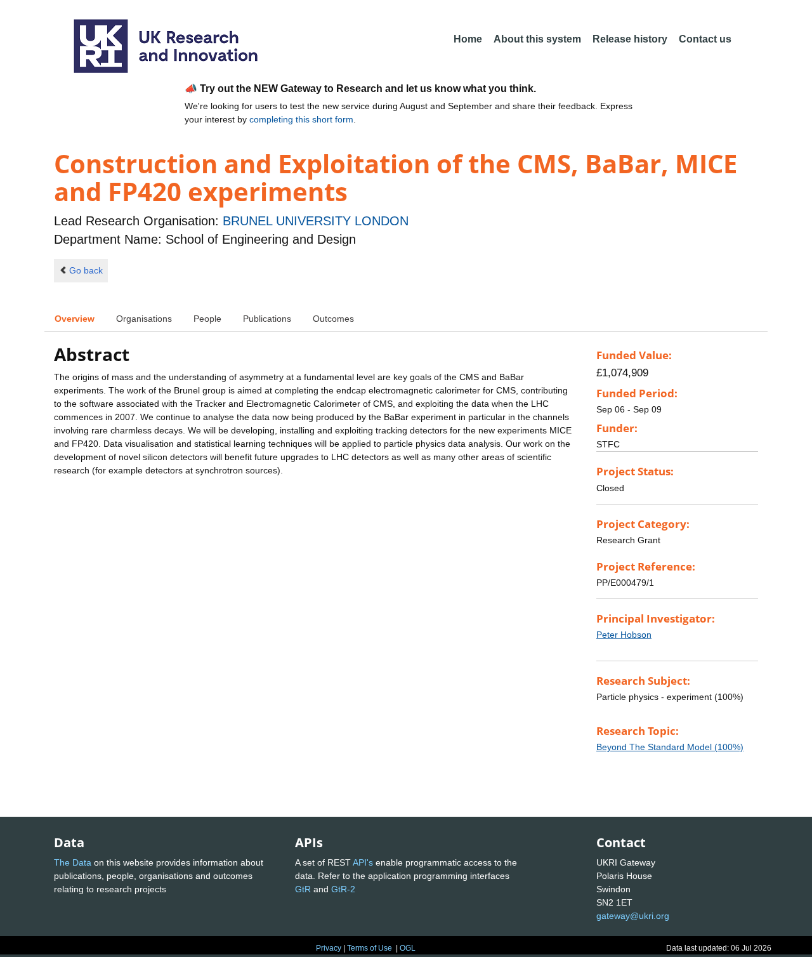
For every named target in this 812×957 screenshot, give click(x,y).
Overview (75, 319)
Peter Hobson (624, 635)
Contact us (705, 39)
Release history (630, 39)
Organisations (144, 319)
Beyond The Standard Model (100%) (669, 747)
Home (468, 39)
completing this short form (301, 119)
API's (363, 862)
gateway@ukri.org (632, 916)
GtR (303, 889)
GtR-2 (343, 889)
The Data (72, 862)
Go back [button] (86, 270)
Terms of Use (369, 948)
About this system (537, 39)
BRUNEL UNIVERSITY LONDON (316, 221)
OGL (408, 948)
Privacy (328, 948)
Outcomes (333, 319)
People (207, 319)
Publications (267, 319)
